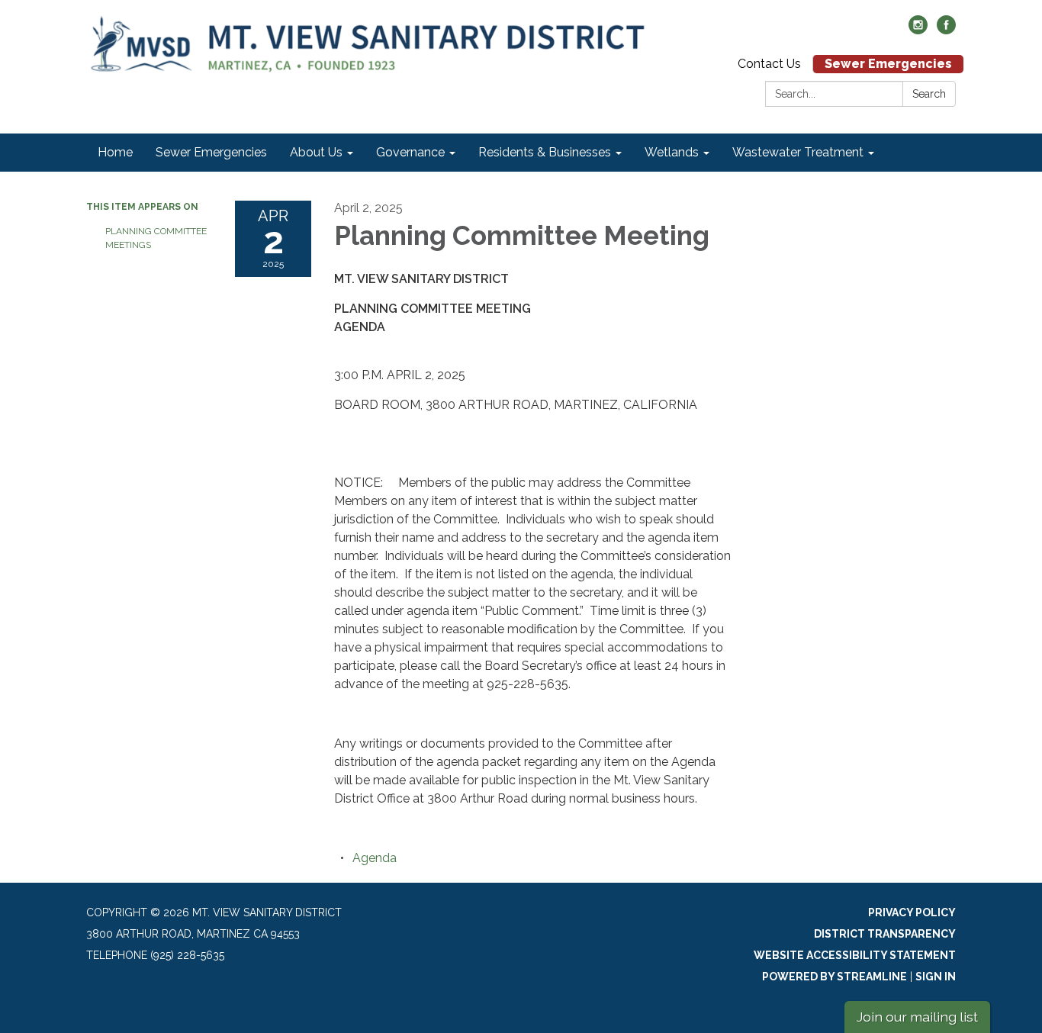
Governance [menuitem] (410, 152)
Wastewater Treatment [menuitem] (798, 152)
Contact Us (769, 63)
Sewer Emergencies (888, 63)
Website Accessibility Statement (855, 955)
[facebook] (946, 30)
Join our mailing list (917, 1017)
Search (929, 94)
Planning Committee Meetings (156, 238)
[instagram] (918, 30)
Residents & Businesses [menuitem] (544, 152)
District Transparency (885, 934)
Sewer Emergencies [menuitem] (211, 152)
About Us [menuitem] (316, 152)
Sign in (935, 976)
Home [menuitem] (115, 152)
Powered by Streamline (834, 976)
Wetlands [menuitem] (672, 152)
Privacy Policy (912, 912)
